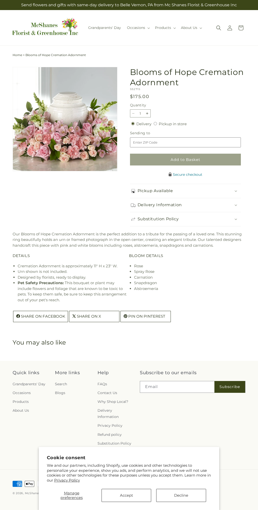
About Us (21, 410)
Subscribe (229, 386)
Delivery (144, 123)
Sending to (148, 133)
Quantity (138, 105)
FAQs (102, 384)
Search (61, 384)
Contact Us (107, 393)
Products (21, 401)
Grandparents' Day (29, 384)
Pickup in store (173, 123)
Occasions (22, 393)
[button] (138, 27)
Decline (181, 495)
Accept (126, 495)
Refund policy (110, 434)
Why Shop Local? (113, 401)
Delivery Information (108, 413)
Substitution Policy (114, 443)
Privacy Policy (67, 480)
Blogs (60, 393)
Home (17, 55)
